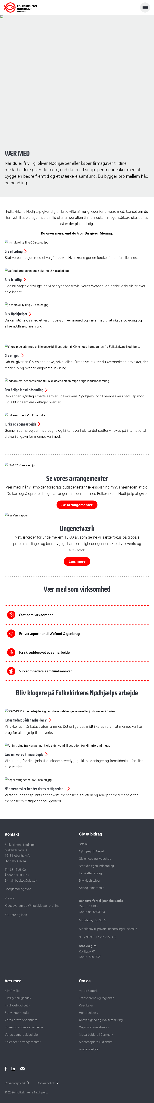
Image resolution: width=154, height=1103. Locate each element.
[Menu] (145, 7)
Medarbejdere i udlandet (95, 1042)
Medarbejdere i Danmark (96, 1034)
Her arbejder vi (89, 1013)
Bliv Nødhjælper (89, 880)
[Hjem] (20, 7)
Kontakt (12, 834)
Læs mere (77, 561)
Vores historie (88, 991)
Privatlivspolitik (15, 1083)
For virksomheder (17, 1013)
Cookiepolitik (46, 1083)
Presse (9, 898)
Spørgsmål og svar (18, 889)
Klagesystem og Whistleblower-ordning (32, 905)
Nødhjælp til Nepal (91, 851)
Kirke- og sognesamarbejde (24, 1027)
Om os (85, 981)
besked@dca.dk (26, 880)
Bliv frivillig (12, 991)
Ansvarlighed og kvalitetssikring (101, 1020)
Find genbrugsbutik (18, 998)
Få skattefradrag (90, 873)
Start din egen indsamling (96, 866)
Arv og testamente (91, 888)
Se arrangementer (77, 505)
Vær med (13, 981)
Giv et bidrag (90, 834)
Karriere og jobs (16, 915)
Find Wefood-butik (17, 1005)
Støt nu (83, 844)
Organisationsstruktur (94, 1027)
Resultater (86, 1005)
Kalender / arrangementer (23, 1042)
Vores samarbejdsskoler (22, 1034)
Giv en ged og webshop (95, 858)
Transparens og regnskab (96, 998)
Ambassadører (89, 1049)
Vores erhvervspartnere (21, 1020)
